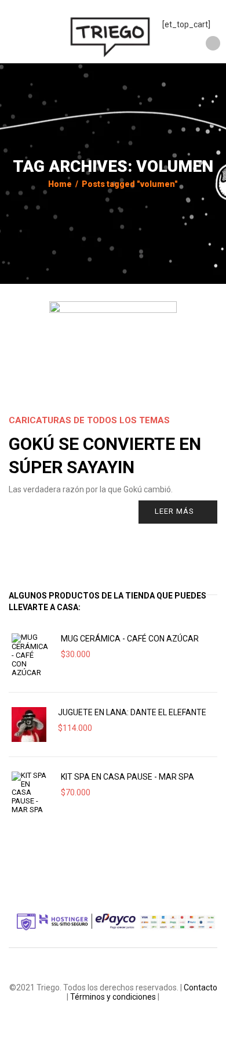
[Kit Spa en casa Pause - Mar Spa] (30, 793)
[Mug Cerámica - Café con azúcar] (30, 655)
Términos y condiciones (113, 996)
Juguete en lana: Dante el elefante (132, 712)
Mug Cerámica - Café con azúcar (130, 638)
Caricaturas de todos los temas (89, 420)
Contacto (200, 987)
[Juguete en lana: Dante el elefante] (29, 724)
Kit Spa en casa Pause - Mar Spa (127, 776)
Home (60, 184)
